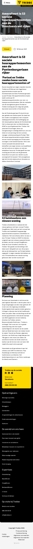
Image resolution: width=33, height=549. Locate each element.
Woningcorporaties (8, 397)
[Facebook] (6, 373)
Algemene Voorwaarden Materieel (21, 539)
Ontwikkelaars (6, 402)
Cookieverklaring (21, 533)
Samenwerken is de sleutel (10, 434)
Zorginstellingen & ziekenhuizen (12, 415)
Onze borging (6, 464)
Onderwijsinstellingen (9, 419)
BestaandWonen (7, 487)
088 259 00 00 (11, 385)
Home (4, 37)
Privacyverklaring (21, 531)
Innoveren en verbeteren (10, 442)
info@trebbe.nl (6, 515)
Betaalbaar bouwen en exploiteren (13, 447)
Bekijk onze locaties (8, 506)
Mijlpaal (6, 49)
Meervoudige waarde (9, 455)
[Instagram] (12, 373)
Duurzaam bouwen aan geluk (11, 438)
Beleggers (5, 406)
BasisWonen (6, 479)
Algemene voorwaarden (21, 535)
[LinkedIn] (9, 373)
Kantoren (5, 423)
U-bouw (4, 491)
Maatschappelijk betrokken (11, 459)
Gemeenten (5, 410)
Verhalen (10, 37)
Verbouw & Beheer (8, 496)
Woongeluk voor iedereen (10, 451)
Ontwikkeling (6, 474)
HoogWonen (6, 483)
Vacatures (9, 379)
